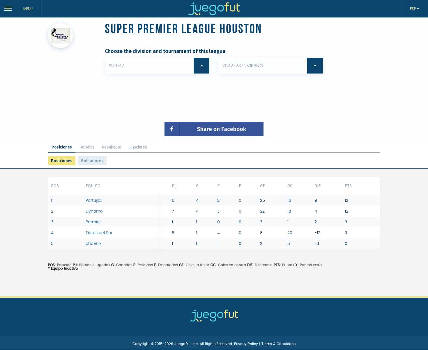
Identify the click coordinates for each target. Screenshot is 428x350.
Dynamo (94, 211)
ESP (413, 8)
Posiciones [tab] (62, 147)
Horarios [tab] (86, 147)
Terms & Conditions (278, 344)
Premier (93, 222)
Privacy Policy (246, 344)
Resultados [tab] (112, 147)
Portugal (94, 201)
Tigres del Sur (99, 233)
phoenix (94, 244)
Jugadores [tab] (138, 147)
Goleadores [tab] (92, 160)
